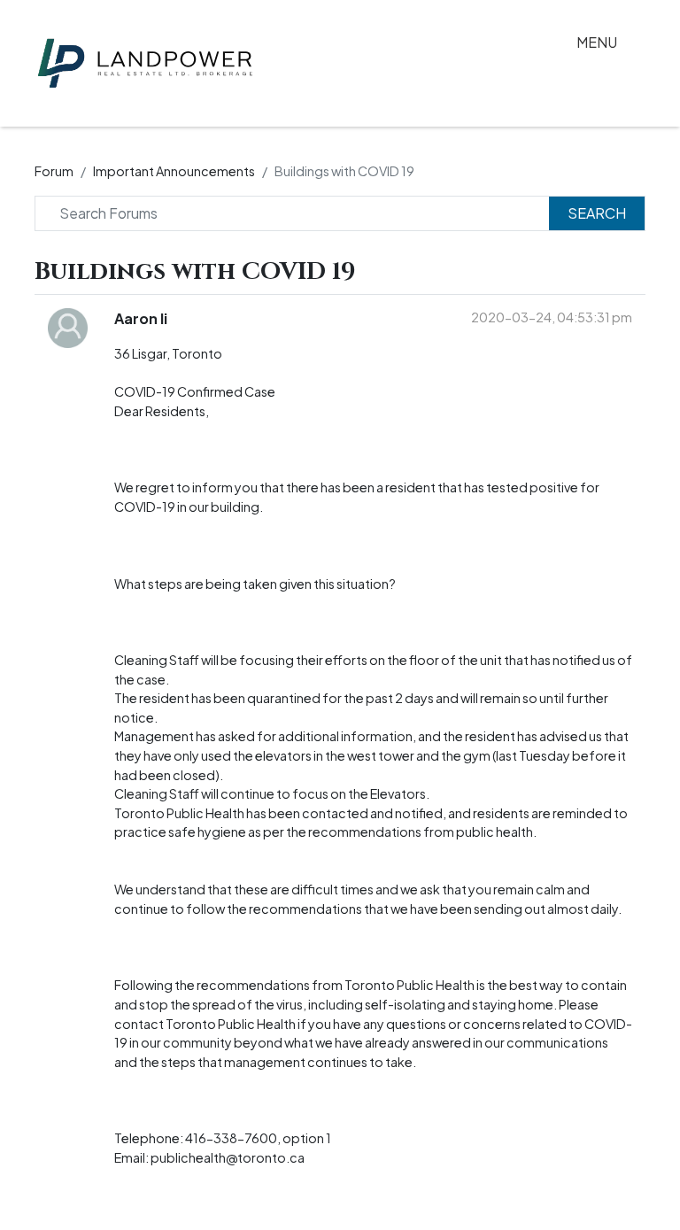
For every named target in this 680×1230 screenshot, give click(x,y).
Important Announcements (174, 171)
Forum (54, 171)
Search (597, 213)
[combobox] (299, 213)
